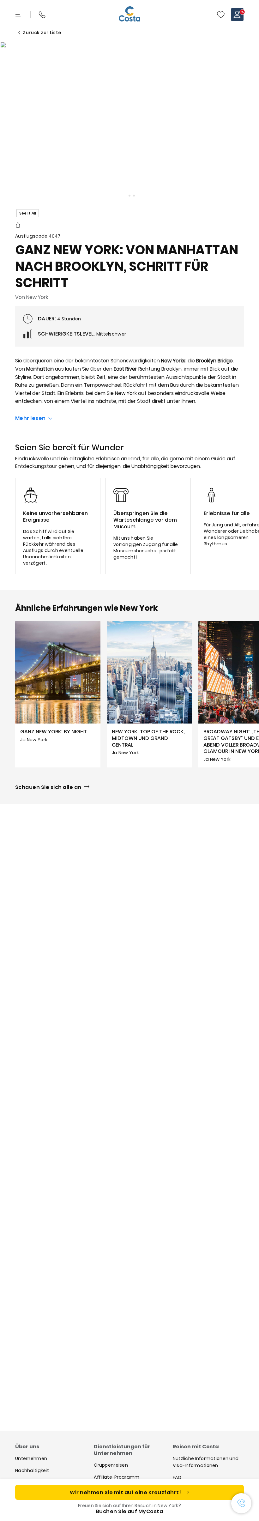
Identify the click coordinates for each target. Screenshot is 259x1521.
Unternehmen (31, 1458)
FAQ (177, 1477)
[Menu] (19, 14)
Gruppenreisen (111, 1465)
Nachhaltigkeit (32, 1470)
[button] (221, 14)
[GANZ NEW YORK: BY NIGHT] (57, 694)
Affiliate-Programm (116, 1477)
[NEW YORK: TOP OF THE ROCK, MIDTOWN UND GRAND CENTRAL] (149, 694)
